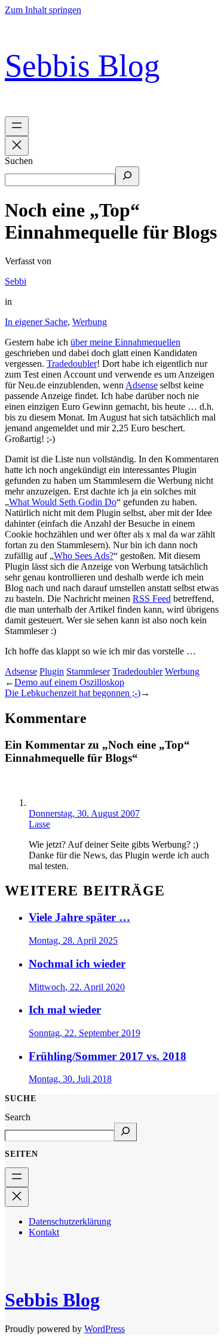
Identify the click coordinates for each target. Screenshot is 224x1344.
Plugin (51, 671)
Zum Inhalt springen (43, 10)
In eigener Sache (36, 322)
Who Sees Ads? (83, 556)
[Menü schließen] (17, 146)
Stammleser (88, 671)
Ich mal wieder (65, 1009)
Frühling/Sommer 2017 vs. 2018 (107, 1056)
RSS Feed (152, 599)
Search (17, 1117)
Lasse (39, 824)
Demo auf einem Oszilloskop (69, 682)
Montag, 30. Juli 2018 (70, 1079)
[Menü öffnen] (17, 126)
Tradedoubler (72, 364)
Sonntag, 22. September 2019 (84, 1033)
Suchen (19, 161)
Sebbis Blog (82, 65)
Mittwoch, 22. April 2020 (77, 987)
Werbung (89, 322)
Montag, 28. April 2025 (73, 940)
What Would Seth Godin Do (62, 502)
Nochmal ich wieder (77, 963)
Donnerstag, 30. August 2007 (84, 813)
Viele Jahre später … (79, 917)
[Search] (125, 1132)
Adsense (141, 385)
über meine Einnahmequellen (125, 342)
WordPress (104, 1329)
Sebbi (15, 281)
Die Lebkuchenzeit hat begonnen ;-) (72, 693)
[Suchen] (127, 176)
